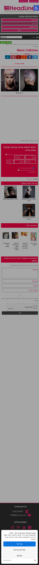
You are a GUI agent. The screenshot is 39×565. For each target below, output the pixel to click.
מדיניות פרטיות (7, 560)
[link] (35, 560)
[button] (36, 8)
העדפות (19, 556)
